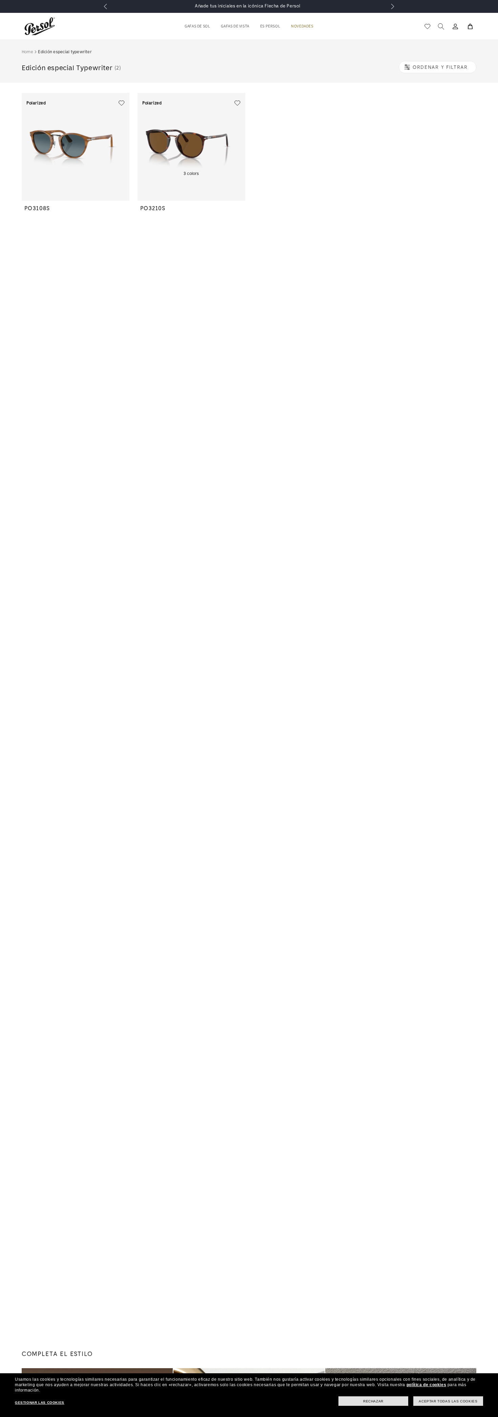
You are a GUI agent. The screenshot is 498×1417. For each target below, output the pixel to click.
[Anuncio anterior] (105, 6)
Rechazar (373, 1401)
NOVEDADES (302, 26)
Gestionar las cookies (39, 1402)
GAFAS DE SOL (197, 26)
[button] (197, 26)
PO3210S (153, 208)
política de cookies (426, 1384)
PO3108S (37, 208)
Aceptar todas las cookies (448, 1401)
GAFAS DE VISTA (235, 26)
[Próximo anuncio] (392, 6)
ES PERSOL (270, 26)
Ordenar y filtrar (440, 67)
